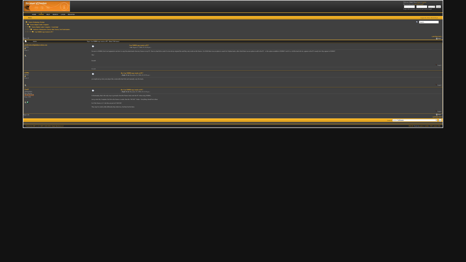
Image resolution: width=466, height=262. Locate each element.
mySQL (427, 126)
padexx (422, 126)
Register (71, 14)
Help (48, 14)
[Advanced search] (417, 22)
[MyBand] (28, 103)
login (418, 2)
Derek (49, 29)
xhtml (435, 126)
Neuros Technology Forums (36, 22)
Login (63, 14)
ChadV (26, 89)
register (424, 2)
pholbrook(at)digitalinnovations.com (35, 45)
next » (440, 36)
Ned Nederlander (65, 29)
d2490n (26, 73)
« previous (435, 36)
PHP (431, 126)
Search (55, 14)
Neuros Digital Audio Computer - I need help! (45, 27)
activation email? (419, 4)
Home (34, 14)
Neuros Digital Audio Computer (39, 25)
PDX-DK (411, 126)
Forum (41, 14)
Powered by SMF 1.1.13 (32, 126)
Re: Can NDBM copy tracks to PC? (132, 73)
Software (36, 29)
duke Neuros (55, 29)
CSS (439, 126)
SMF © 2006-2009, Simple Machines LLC (52, 126)
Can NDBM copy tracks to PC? (44, 32)
